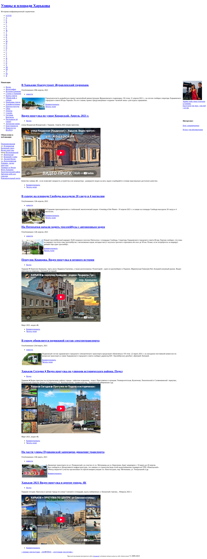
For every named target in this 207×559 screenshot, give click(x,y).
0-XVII (8, 16)
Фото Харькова (7, 170)
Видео (8, 87)
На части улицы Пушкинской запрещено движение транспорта (62, 451)
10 (50, 552)
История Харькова (13, 91)
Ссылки (9, 113)
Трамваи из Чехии (8, 167)
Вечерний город (7, 148)
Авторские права (13, 124)
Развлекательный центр (10, 178)
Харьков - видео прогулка (7, 164)
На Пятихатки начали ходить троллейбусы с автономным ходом (63, 226)
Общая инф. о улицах (11, 99)
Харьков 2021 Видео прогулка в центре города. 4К (53, 482)
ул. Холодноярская (8, 161)
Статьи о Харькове (13, 94)
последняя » (68, 552)
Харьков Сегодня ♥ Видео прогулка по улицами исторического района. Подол (72, 371)
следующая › (58, 552)
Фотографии (11, 89)
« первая (24, 552)
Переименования (8, 144)
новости (29, 94)
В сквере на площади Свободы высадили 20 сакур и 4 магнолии (63, 196)
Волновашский (12, 152)
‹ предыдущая (34, 552)
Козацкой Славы (10, 157)
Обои (8, 109)
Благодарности (12, 126)
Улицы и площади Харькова (25, 5)
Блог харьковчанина (191, 126)
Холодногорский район (10, 172)
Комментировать (52, 104)
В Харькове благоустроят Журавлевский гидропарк (55, 85)
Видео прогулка (7, 150)
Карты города (11, 96)
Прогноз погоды (12, 106)
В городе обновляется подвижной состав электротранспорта (60, 340)
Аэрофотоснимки (13, 104)
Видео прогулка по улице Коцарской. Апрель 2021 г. (55, 115)
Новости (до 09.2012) (11, 129)
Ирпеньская (8, 155)
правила (96, 556)
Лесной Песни (10, 159)
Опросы (9, 111)
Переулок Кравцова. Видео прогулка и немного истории (57, 259)
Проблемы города (13, 102)
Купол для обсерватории (193, 130)
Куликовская (9, 146)
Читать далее (50, 107)
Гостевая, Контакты (10, 116)
